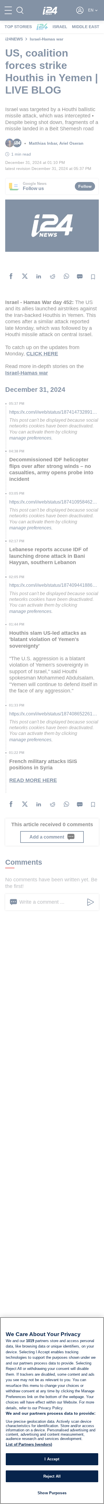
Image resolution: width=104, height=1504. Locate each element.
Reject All (52, 1476)
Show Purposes (52, 1493)
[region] (52, 1410)
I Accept (51, 1459)
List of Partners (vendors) (29, 1444)
